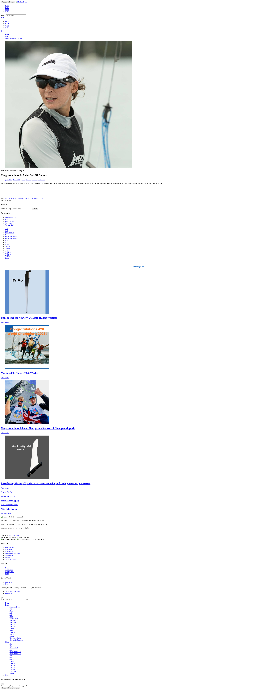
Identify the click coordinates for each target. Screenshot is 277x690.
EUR (7, 21)
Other (7, 244)
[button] (1, 31)
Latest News (9, 221)
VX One (8, 254)
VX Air (12, 626)
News (7, 12)
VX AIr (7, 250)
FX (6, 235)
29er (6, 229)
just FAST (8, 180)
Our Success (9, 551)
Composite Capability (12, 553)
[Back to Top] (2, 597)
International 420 (11, 236)
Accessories (9, 570)
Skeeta (7, 246)
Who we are (9, 548)
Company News (31, 180)
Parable (12, 634)
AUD (7, 27)
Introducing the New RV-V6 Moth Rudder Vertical (29, 317)
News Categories (19, 180)
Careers (7, 557)
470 (11, 613)
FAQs (7, 574)
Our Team (8, 549)
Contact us (8, 582)
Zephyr (7, 258)
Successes (8, 223)
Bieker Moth (9, 233)
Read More (5, 322)
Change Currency (13, 688)
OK (6, 242)
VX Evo (8, 252)
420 (11, 615)
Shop (7, 10)
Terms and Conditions (12, 591)
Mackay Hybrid (15, 607)
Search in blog (6, 209)
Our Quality (9, 572)
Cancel (4, 688)
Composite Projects (16, 640)
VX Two (8, 256)
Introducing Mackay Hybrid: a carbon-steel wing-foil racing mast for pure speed (45, 483)
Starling (7, 248)
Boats (7, 8)
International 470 (11, 238)
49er (6, 231)
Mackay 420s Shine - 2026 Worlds (19, 373)
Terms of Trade (10, 559)
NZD (3, 18)
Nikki (7, 240)
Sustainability (9, 555)
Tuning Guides (10, 225)
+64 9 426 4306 (13, 535)
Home (7, 6)
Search (3, 15)
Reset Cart (8, 593)
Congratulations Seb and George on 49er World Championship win (38, 428)
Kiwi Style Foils (15, 638)
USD (7, 23)
